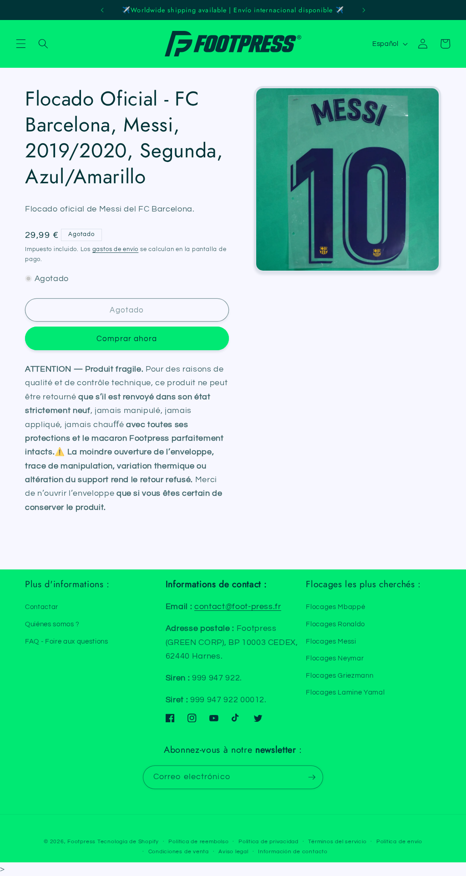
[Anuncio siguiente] (364, 10)
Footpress (81, 842)
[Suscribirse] (312, 777)
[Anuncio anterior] (102, 10)
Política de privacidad (268, 842)
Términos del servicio (337, 842)
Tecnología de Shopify (128, 842)
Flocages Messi (331, 641)
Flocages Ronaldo (335, 624)
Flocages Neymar (335, 658)
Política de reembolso (198, 842)
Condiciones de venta (178, 852)
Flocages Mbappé (335, 606)
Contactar (41, 606)
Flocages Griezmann (339, 675)
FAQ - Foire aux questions (66, 641)
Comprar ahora (126, 338)
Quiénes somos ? (52, 624)
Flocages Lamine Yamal (345, 692)
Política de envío (399, 842)
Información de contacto (293, 852)
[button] (21, 44)
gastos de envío (115, 249)
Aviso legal (233, 852)
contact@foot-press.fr (237, 607)
